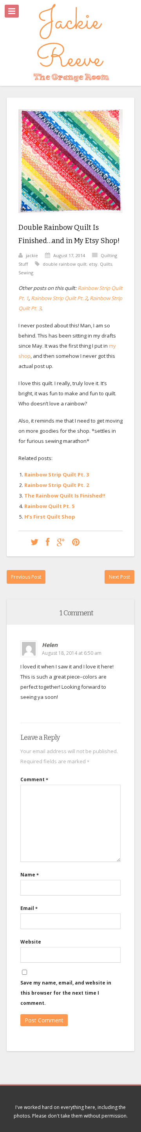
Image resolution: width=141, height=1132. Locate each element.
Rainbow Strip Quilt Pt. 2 (59, 298)
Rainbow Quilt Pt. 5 (49, 506)
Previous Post (26, 577)
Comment (34, 779)
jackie (32, 255)
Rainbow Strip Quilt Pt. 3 (56, 474)
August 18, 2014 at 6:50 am (71, 653)
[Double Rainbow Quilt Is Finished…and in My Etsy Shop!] (70, 218)
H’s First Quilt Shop (49, 516)
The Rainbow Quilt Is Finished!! (64, 495)
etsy (93, 264)
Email (29, 908)
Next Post (119, 577)
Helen (50, 645)
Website (30, 941)
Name (29, 874)
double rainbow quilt (65, 264)
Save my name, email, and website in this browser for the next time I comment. (65, 992)
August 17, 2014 (69, 255)
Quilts (106, 264)
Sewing (25, 272)
